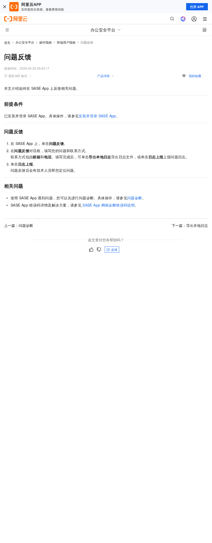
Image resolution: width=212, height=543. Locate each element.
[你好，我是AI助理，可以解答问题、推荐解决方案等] (183, 18)
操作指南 (45, 42)
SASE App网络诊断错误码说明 (108, 205)
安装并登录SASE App (97, 115)
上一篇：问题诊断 (18, 225)
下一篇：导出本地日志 (190, 225)
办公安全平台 (25, 42)
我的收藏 (195, 75)
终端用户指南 (66, 42)
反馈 (114, 249)
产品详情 (103, 75)
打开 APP (197, 6)
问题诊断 (134, 197)
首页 (7, 42)
